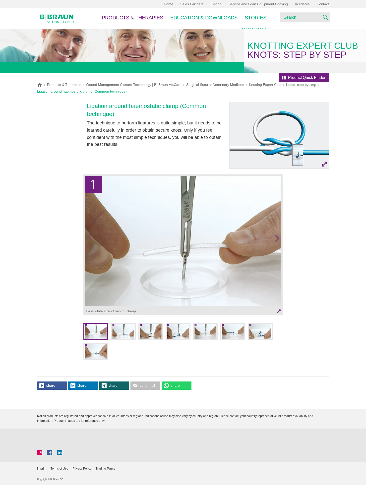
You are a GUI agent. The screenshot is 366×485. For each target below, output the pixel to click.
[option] (183, 245)
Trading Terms (105, 468)
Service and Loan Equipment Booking (258, 4)
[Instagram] (39, 452)
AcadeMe (302, 4)
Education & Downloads (204, 17)
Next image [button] (277, 248)
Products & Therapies (132, 17)
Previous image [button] (89, 248)
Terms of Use (59, 468)
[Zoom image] (279, 135)
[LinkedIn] (59, 452)
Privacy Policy (81, 468)
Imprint (41, 468)
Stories (255, 17)
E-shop (216, 4)
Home (168, 4)
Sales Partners (191, 4)
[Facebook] (49, 452)
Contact (323, 4)
